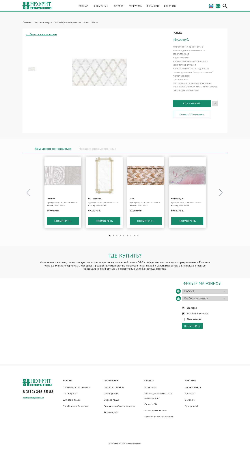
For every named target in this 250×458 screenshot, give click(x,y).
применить (192, 326)
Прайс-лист (150, 387)
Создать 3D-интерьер (192, 114)
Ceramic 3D (150, 404)
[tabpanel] (32, 69)
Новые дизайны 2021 (155, 410)
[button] (109, 235)
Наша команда (193, 387)
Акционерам (111, 412)
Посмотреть (62, 221)
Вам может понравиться (53, 149)
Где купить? (191, 103)
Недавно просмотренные (97, 149)
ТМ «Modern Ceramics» (75, 406)
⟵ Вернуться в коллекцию (41, 34)
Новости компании (114, 387)
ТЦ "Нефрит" (70, 393)
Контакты (170, 6)
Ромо (86, 22)
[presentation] (28, 192)
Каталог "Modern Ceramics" (159, 416)
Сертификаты (111, 393)
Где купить (135, 6)
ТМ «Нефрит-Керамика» (68, 22)
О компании (101, 6)
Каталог (118, 6)
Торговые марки (43, 22)
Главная (83, 6)
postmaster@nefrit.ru (33, 397)
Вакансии (153, 6)
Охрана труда (111, 399)
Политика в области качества (119, 406)
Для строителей (71, 399)
